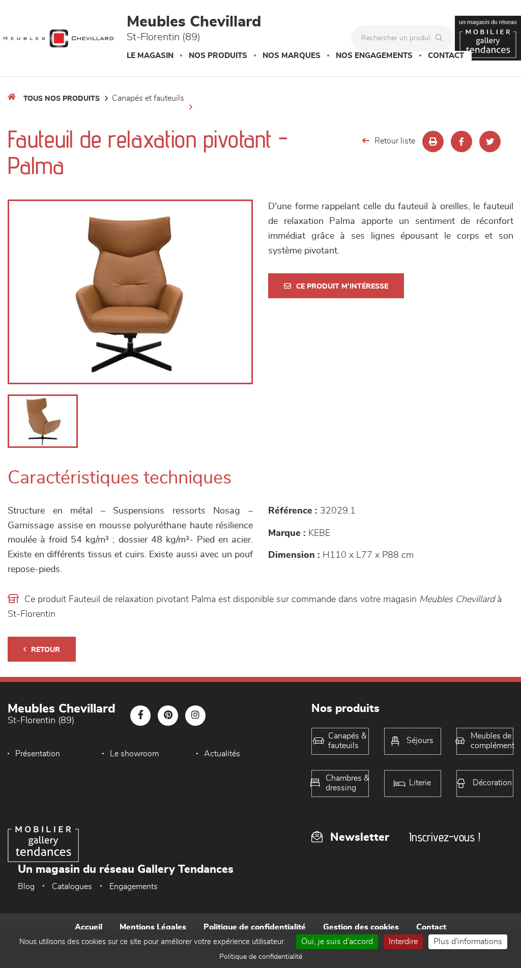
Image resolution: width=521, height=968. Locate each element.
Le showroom (134, 754)
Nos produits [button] (218, 56)
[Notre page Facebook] (140, 715)
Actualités (222, 754)
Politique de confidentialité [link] (260, 956)
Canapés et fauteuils (148, 98)
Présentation (37, 754)
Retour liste (394, 141)
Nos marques (292, 56)
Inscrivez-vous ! (444, 837)
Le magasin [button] (150, 56)
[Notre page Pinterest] (168, 715)
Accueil (88, 927)
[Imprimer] (433, 141)
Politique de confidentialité (255, 927)
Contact (446, 56)
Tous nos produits (61, 98)
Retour (45, 649)
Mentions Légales (153, 927)
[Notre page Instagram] (195, 715)
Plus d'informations (467, 941)
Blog (26, 886)
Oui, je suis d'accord (337, 941)
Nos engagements (374, 56)
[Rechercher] (441, 38)
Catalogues (72, 886)
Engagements (133, 886)
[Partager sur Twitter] (490, 141)
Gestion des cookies (361, 927)
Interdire (403, 941)
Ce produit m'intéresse (342, 286)
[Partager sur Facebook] (461, 141)
